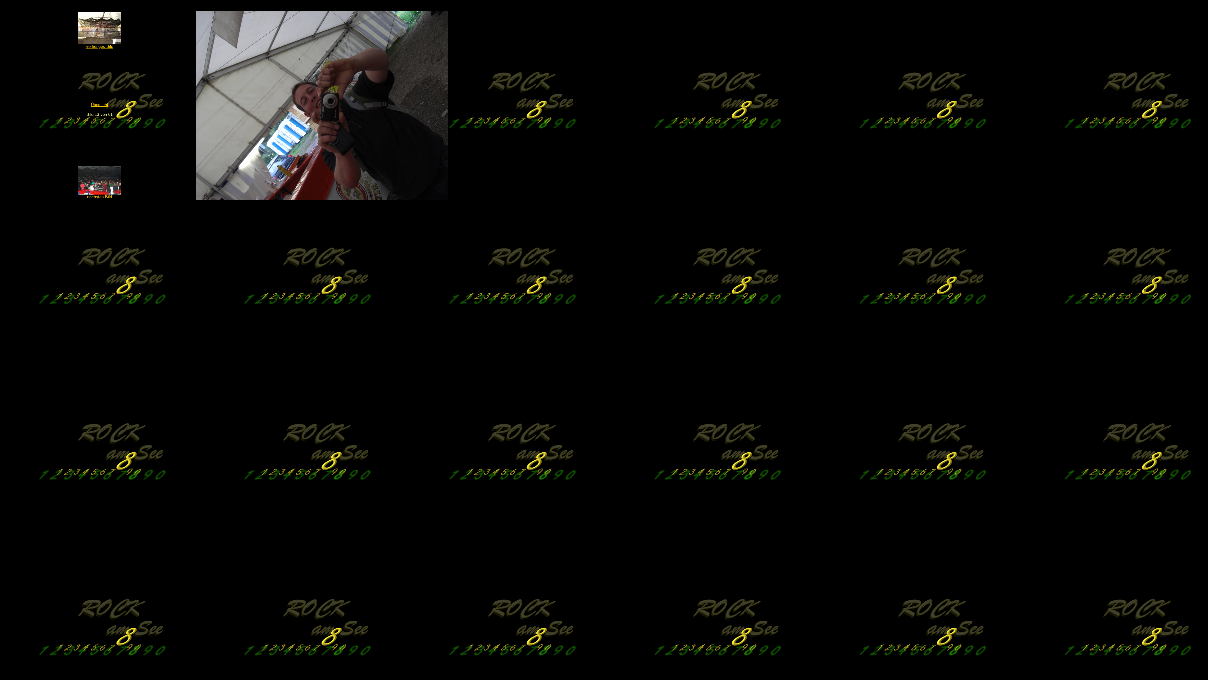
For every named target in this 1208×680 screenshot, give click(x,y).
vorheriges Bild (99, 46)
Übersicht (99, 104)
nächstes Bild (99, 197)
